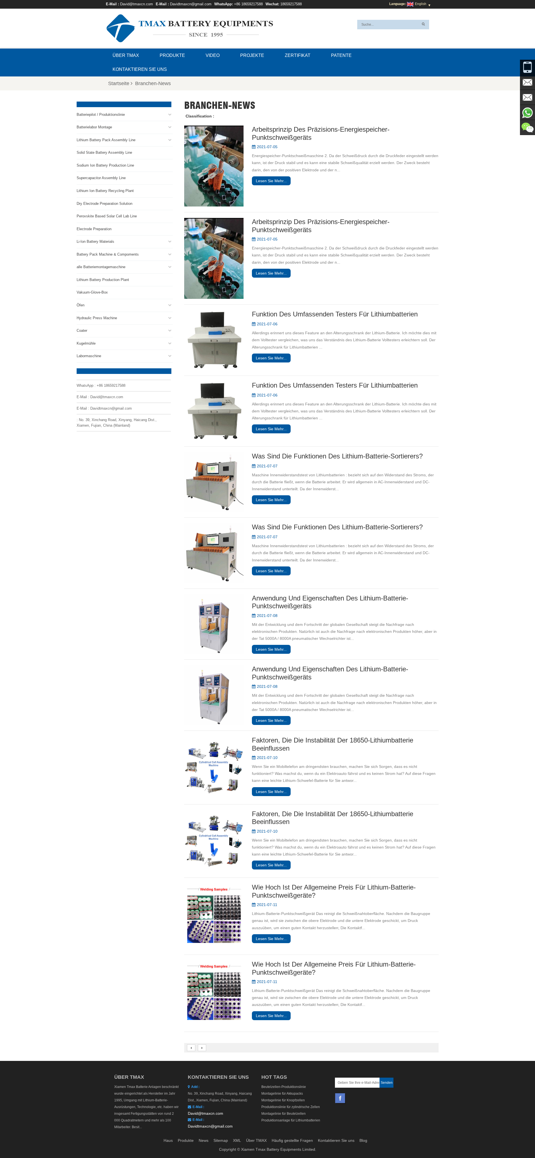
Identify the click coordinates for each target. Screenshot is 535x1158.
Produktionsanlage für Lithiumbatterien (290, 1120)
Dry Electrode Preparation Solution (104, 203)
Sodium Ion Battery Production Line (105, 165)
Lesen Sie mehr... (271, 181)
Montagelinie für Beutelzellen (283, 1114)
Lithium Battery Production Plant (103, 280)
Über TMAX (126, 55)
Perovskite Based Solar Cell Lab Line (107, 216)
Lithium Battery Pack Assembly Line (106, 140)
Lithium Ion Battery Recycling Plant (105, 191)
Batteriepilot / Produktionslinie (101, 114)
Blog (363, 1140)
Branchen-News (153, 83)
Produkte (172, 55)
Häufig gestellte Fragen (292, 1140)
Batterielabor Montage (94, 127)
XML (237, 1140)
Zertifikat (297, 55)
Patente (341, 55)
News (203, 1140)
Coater (82, 330)
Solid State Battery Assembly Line (104, 152)
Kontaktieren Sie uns (140, 69)
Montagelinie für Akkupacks (282, 1093)
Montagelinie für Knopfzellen (283, 1100)
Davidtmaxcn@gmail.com (190, 4)
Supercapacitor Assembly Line (101, 178)
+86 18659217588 (248, 4)
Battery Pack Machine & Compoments (108, 254)
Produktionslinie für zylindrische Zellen (290, 1107)
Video (213, 55)
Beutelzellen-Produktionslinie (283, 1087)
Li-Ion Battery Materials (95, 241)
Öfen (80, 305)
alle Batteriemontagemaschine (101, 267)
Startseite (118, 83)
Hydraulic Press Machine (97, 318)
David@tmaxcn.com (136, 4)
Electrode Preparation (94, 229)
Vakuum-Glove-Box (92, 292)
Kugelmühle (86, 343)
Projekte (252, 55)
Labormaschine (89, 356)
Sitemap (220, 1140)
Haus (168, 1140)
